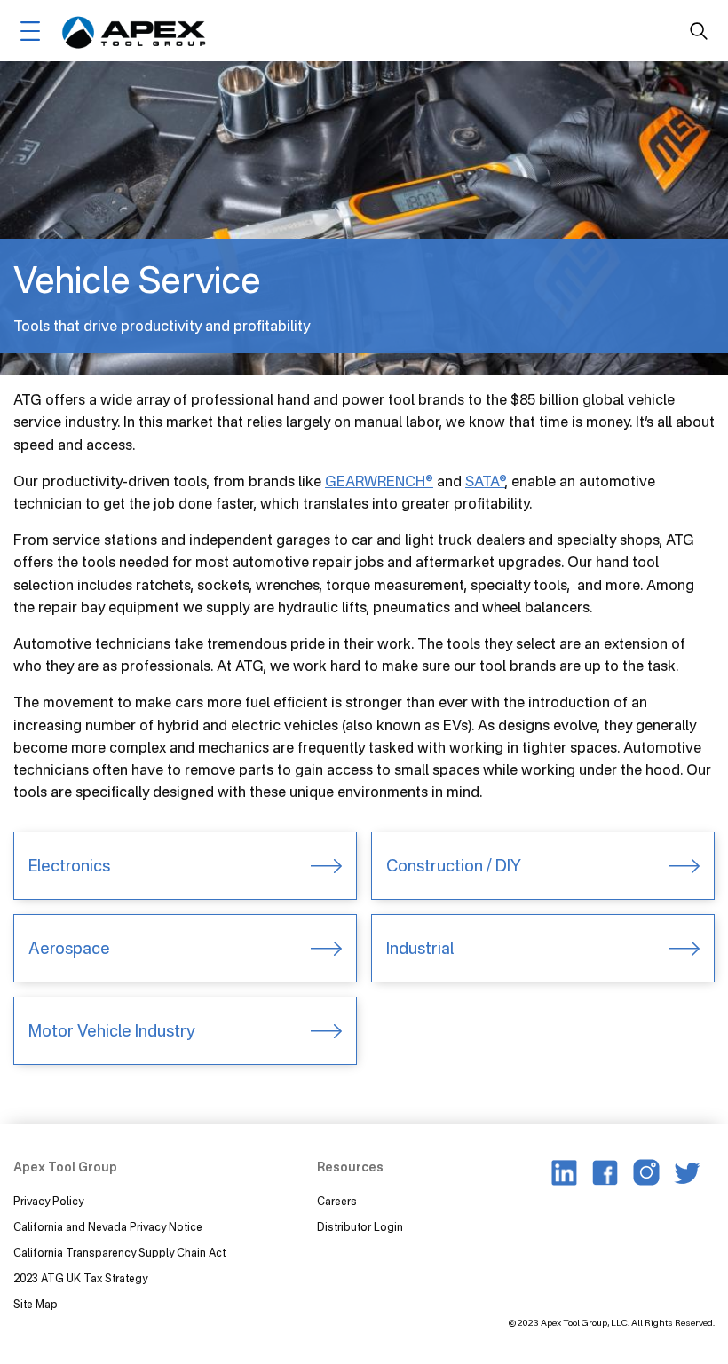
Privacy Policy (48, 1201)
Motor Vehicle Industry (111, 1030)
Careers (337, 1201)
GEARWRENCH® (379, 481)
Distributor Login (360, 1227)
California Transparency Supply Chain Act (120, 1252)
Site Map (35, 1304)
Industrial (420, 948)
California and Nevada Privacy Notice (107, 1227)
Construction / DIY (453, 865)
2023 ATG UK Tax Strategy (80, 1278)
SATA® (485, 481)
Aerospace (69, 948)
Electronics (69, 865)
